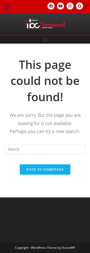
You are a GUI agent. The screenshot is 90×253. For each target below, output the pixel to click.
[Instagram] (70, 6)
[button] (6, 7)
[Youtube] (60, 6)
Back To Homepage (45, 169)
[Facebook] (51, 6)
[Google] (79, 6)
